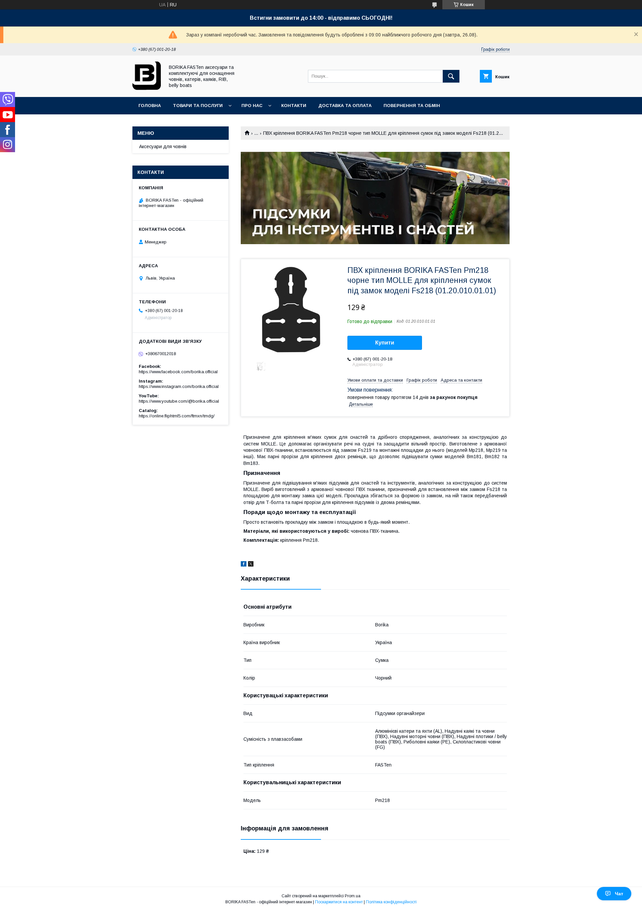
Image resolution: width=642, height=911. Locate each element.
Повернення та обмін (412, 105)
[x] (250, 565)
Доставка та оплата (344, 105)
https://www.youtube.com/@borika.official (179, 401)
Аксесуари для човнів (163, 146)
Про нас (251, 105)
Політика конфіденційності (391, 902)
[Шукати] (451, 76)
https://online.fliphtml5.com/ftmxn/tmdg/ (177, 415)
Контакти (293, 105)
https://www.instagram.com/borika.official (179, 386)
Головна (149, 105)
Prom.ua (352, 896)
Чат (619, 893)
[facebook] (243, 565)
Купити (384, 342)
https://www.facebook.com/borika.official (178, 371)
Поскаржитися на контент (339, 902)
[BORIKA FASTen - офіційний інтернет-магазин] (146, 88)
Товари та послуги (198, 105)
